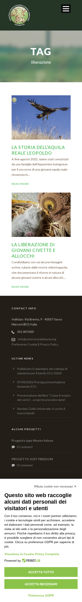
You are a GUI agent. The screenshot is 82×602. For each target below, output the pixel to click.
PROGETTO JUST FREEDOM (32, 459)
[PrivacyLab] (30, 560)
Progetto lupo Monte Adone (32, 440)
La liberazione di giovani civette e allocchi (34, 250)
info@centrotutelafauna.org (37, 339)
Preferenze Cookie (24, 344)
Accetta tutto (41, 572)
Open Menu (66, 8)
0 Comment (25, 447)
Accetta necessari (41, 584)
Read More (20, 183)
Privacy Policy (49, 344)
